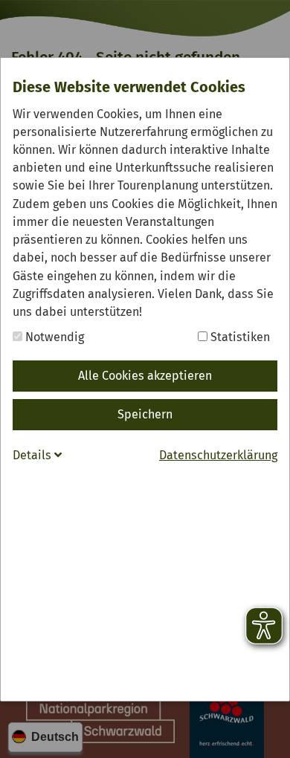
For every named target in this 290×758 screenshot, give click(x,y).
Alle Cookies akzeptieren (145, 376)
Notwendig (53, 337)
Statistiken (238, 337)
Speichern (145, 414)
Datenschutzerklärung (218, 455)
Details (33, 455)
